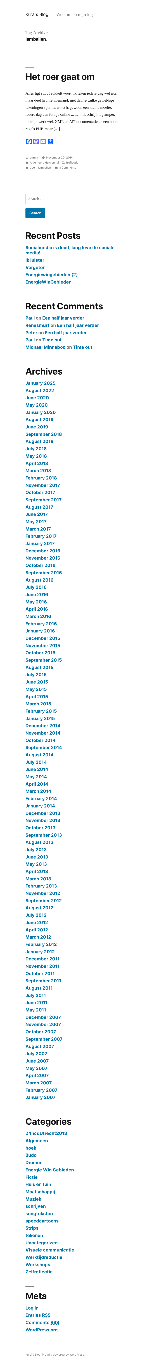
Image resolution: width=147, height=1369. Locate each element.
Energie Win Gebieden (49, 1170)
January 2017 (40, 543)
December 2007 (43, 1017)
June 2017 (36, 514)
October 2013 (40, 827)
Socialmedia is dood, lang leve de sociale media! (70, 250)
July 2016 (36, 587)
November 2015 (42, 645)
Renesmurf (37, 325)
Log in (32, 1308)
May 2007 (36, 1068)
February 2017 (41, 536)
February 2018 (41, 478)
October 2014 (40, 740)
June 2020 (37, 397)
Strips (32, 1228)
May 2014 (36, 776)
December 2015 (42, 638)
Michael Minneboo (45, 347)
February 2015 (41, 711)
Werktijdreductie (43, 1257)
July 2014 (36, 762)
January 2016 (40, 631)
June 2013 (36, 857)
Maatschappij (40, 1191)
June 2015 (36, 682)
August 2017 (39, 507)
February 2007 (41, 1090)
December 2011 (42, 959)
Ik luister (34, 260)
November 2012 (42, 893)
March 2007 (38, 1082)
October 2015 (40, 652)
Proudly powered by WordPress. (63, 1354)
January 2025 (40, 383)
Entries (38, 1315)
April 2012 (36, 929)
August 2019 (39, 419)
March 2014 (38, 791)
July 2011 (35, 995)
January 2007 (40, 1097)
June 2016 (36, 594)
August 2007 (39, 1046)
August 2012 (39, 907)
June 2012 (36, 922)
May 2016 (36, 602)
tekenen (34, 1235)
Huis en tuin (52, 162)
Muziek (33, 1199)
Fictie (31, 1177)
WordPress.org (41, 1329)
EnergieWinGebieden (48, 282)
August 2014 (39, 754)
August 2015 (39, 667)
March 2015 (38, 703)
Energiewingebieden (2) (51, 274)
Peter (31, 332)
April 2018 (36, 463)
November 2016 (42, 558)
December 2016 (42, 550)
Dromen (33, 1162)
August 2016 (39, 580)
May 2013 (36, 864)
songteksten (39, 1213)
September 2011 (43, 980)
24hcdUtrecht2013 (46, 1133)
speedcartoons (42, 1221)
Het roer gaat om (59, 76)
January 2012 (40, 951)
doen (33, 167)
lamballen (44, 167)
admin (34, 157)
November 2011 (42, 966)
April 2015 (36, 696)
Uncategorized (41, 1242)
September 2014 (43, 747)
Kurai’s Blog (36, 14)
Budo (31, 1155)
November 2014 (42, 733)
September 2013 (43, 835)
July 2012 (36, 915)
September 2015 (43, 660)
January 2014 (40, 806)
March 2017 (38, 529)
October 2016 (40, 565)
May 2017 (36, 521)
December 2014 (42, 725)
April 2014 (36, 784)
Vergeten (35, 267)
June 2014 (36, 769)
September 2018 (43, 434)
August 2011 (39, 988)
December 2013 (42, 813)
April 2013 (36, 871)
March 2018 (38, 470)
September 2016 (43, 572)
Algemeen (36, 162)
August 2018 (39, 441)
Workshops (37, 1264)
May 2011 (35, 1010)
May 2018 (36, 456)
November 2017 (42, 485)
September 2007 (44, 1039)
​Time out (52, 339)
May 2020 (36, 405)
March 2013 (38, 878)
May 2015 (36, 689)
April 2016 (36, 609)
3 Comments (67, 167)
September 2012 (43, 900)
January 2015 (40, 718)
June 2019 (36, 427)
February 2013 (41, 886)
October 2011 (40, 973)
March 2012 (38, 937)
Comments (42, 1322)
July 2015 (36, 674)
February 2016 (41, 623)
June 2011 (36, 1002)
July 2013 (36, 849)
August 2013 (39, 842)
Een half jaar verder (63, 318)
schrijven (35, 1206)
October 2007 (40, 1031)
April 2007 (37, 1075)
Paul (30, 318)
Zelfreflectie (70, 162)
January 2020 (40, 412)
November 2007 (43, 1024)
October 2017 (40, 492)
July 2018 (36, 448)
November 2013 (42, 820)
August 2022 (39, 390)
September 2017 (43, 499)
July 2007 (36, 1053)
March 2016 (38, 616)
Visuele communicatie (49, 1250)
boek (30, 1148)
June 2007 (37, 1061)
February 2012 (41, 944)
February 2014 (41, 798)
